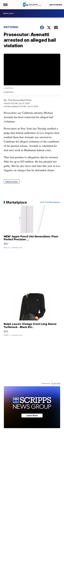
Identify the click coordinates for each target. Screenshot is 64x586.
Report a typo (11, 181)
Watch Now (55, 5)
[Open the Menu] (5, 4)
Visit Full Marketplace (50, 202)
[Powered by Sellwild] (55, 383)
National (11, 27)
